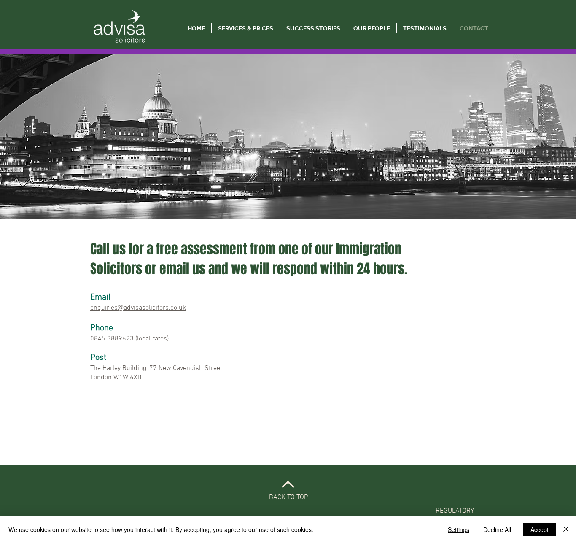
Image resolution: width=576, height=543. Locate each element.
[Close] (566, 529)
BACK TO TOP (288, 497)
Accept (539, 529)
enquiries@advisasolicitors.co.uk (138, 308)
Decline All (497, 529)
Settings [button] (458, 529)
